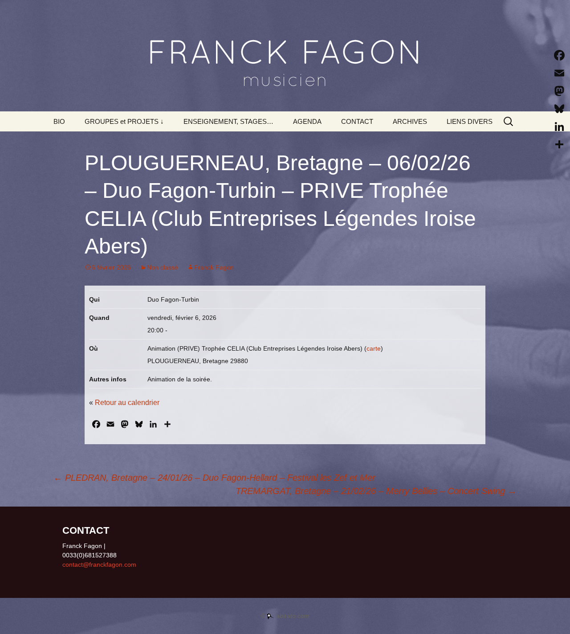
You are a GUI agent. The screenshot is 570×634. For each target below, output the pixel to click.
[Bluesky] (559, 109)
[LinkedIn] (559, 126)
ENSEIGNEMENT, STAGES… (228, 121)
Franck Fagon (214, 267)
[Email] (559, 73)
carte (373, 348)
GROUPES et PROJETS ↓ (124, 121)
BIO (59, 121)
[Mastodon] (559, 91)
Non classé (162, 267)
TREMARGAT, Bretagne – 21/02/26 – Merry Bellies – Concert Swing (376, 491)
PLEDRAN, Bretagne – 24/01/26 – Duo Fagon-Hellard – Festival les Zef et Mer (214, 478)
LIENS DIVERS (470, 121)
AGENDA (307, 121)
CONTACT (357, 121)
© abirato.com (285, 615)
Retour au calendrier (127, 402)
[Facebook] (559, 55)
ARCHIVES (410, 121)
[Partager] (559, 144)
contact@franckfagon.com (99, 564)
